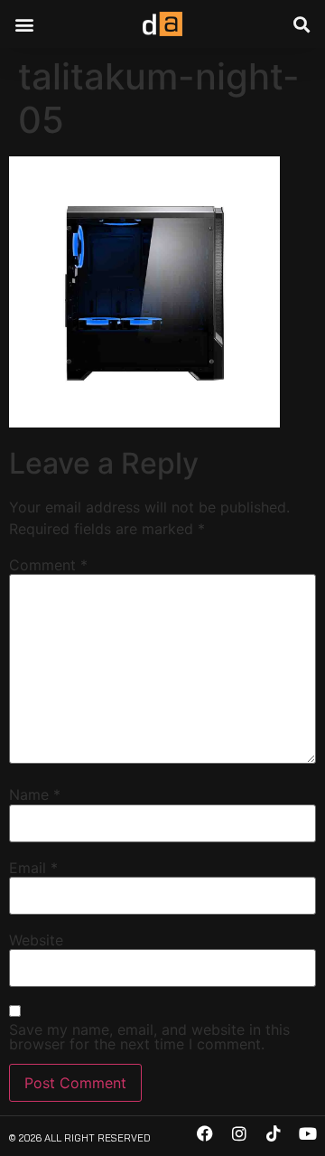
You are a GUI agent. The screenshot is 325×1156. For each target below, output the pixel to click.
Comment (48, 565)
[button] (24, 24)
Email (33, 867)
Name (34, 794)
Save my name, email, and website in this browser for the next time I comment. (149, 1036)
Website (36, 940)
